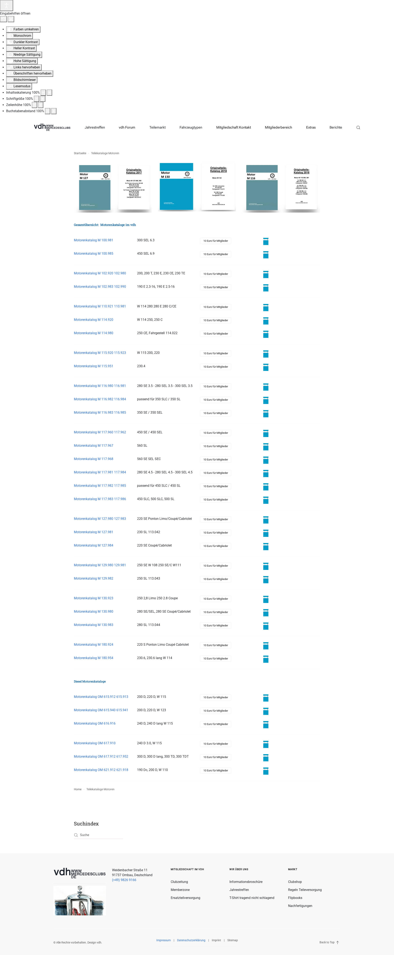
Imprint (216, 940)
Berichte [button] (336, 127)
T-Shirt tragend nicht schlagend (251, 898)
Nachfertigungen (300, 906)
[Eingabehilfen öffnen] (6, 5)
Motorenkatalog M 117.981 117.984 (100, 472)
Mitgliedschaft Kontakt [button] (233, 127)
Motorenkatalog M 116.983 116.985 (100, 412)
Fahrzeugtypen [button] (191, 127)
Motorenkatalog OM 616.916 (95, 723)
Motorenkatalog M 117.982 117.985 (100, 486)
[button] (358, 127)
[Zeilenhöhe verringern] (34, 105)
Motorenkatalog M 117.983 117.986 (100, 499)
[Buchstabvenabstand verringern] (47, 111)
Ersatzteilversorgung (185, 898)
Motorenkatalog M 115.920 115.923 (100, 353)
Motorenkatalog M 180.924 (93, 645)
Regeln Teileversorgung (305, 890)
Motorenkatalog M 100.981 (93, 240)
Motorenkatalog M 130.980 (93, 611)
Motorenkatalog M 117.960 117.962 (100, 432)
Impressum (163, 940)
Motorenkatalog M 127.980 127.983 (100, 519)
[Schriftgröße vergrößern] (42, 99)
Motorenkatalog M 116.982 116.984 (100, 399)
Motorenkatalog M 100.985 (93, 253)
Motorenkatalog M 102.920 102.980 (100, 273)
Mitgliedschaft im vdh (187, 869)
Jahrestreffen (239, 890)
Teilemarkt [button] (157, 127)
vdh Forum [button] (127, 127)
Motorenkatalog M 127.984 (93, 545)
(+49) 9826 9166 (124, 880)
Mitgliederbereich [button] (278, 127)
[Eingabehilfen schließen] (11, 19)
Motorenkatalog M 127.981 (93, 532)
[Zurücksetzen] (3, 19)
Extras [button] (311, 127)
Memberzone (180, 890)
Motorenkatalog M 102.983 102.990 (100, 287)
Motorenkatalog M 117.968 (93, 459)
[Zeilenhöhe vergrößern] (40, 105)
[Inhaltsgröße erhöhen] (49, 93)
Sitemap (232, 940)
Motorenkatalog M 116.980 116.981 (100, 386)
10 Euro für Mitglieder (215, 240)
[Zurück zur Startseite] (52, 127)
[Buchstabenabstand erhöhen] (53, 111)
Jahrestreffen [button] (95, 127)
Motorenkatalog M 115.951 (93, 366)
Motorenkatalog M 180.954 (93, 658)
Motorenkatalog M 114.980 (93, 333)
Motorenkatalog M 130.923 (93, 598)
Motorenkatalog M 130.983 (93, 625)
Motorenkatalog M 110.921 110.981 (100, 306)
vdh (99, 942)
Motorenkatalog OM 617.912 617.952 (101, 756)
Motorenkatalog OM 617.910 (95, 743)
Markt (292, 869)
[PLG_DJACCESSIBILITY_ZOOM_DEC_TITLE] (43, 93)
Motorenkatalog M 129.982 (93, 578)
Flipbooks (295, 898)
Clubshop (295, 882)
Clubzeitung (179, 882)
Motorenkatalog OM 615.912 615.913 (101, 697)
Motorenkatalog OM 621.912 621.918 (101, 770)
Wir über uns (238, 869)
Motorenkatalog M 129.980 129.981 (100, 565)
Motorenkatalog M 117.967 (93, 446)
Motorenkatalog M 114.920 (93, 320)
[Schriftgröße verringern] (36, 99)
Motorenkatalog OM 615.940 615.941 (101, 710)
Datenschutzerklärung (191, 940)
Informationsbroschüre (245, 882)
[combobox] (98, 835)
